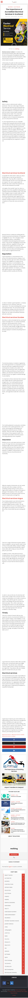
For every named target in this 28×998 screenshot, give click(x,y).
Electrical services (7, 734)
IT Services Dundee (11, 991)
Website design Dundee (20, 989)
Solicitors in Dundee (16, 796)
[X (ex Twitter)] (8, 983)
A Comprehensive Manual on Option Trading (18, 810)
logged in (10, 866)
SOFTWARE (18, 801)
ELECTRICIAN (17, 7)
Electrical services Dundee (18, 734)
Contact (14, 995)
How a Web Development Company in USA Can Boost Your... (18, 831)
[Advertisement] (14, 86)
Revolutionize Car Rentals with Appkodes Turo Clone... (18, 818)
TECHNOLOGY (14, 816)
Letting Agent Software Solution (17, 803)
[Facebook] (4, 983)
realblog (21, 16)
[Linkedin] (11, 983)
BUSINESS (10, 7)
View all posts (14, 854)
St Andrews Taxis (20, 991)
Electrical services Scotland (9, 736)
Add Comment (14, 16)
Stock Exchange (19, 808)
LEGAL (17, 795)
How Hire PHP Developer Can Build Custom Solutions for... (18, 823)
